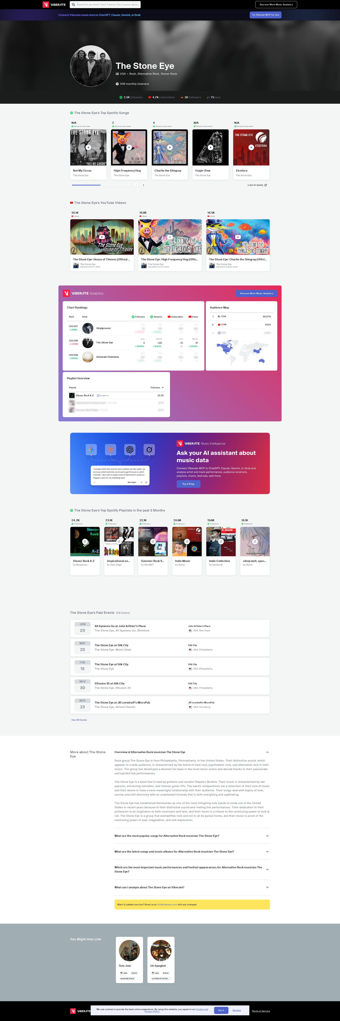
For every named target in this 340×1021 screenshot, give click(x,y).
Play (88, 147)
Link (98, 395)
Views (195, 316)
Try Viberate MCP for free (265, 14)
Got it (221, 1010)
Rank (71, 316)
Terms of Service (261, 1011)
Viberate (54, 4)
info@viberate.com (167, 904)
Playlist (72, 387)
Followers (140, 316)
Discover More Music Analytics (276, 4)
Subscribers (177, 316)
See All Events (79, 720)
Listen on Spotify (255, 185)
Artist (84, 316)
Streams (158, 316)
